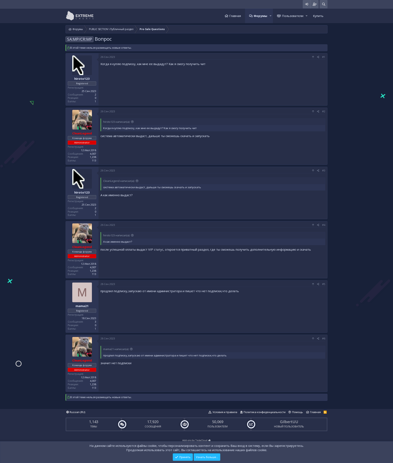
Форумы (260, 16)
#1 (323, 57)
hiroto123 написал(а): (116, 122)
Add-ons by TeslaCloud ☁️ (196, 440)
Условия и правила (224, 412)
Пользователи (292, 16)
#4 (323, 225)
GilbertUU (289, 421)
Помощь (297, 412)
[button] (270, 16)
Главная (235, 16)
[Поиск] (324, 4)
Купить (318, 16)
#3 (323, 170)
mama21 (82, 306)
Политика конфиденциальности (265, 412)
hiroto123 (82, 79)
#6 (323, 338)
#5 (323, 284)
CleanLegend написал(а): (119, 181)
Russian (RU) (77, 412)
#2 (323, 111)
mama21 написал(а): (116, 349)
